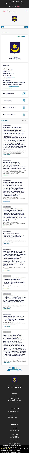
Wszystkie (25, 120)
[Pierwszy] (7, 370)
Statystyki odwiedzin (14, 430)
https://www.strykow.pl (14, 86)
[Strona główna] (2, 27)
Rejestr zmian (14, 428)
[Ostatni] (21, 370)
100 (19, 367)
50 (17, 367)
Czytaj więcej (6, 154)
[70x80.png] (14, 19)
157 (19, 370)
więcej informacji (21, 36)
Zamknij (26, 449)
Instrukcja (19, 1)
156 (17, 370)
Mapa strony (11, 1)
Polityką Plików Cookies (7, 449)
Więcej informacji (7, 87)
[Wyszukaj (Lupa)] (26, 27)
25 (15, 367)
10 (13, 367)
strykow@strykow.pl (10, 77)
